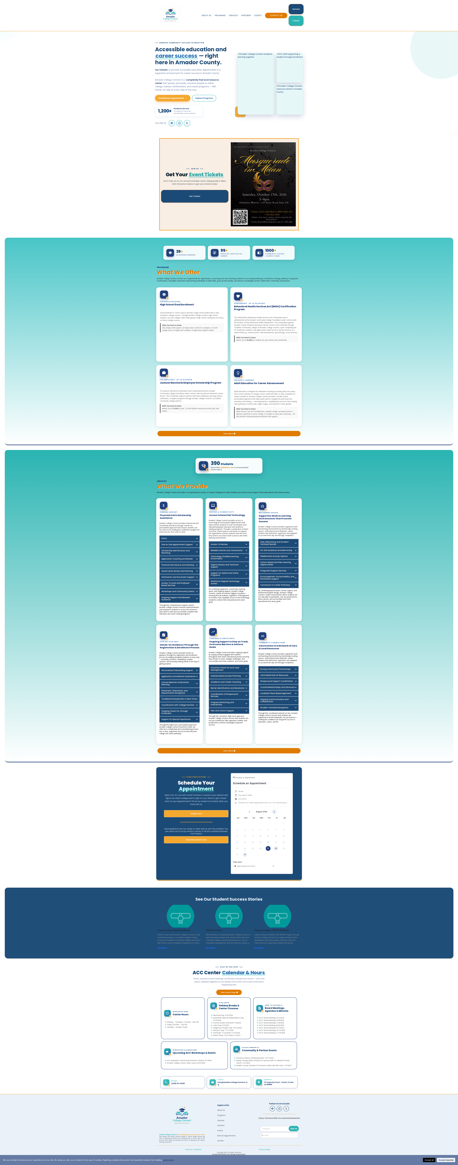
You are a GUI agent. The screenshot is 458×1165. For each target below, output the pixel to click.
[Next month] (274, 811)
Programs (220, 15)
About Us (206, 15)
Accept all (429, 1160)
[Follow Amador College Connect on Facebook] (172, 123)
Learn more (168, 1160)
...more (170, 948)
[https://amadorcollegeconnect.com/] (182, 1116)
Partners (246, 15)
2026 (265, 812)
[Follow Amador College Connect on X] (187, 123)
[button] (261, 797)
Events (257, 15)
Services (233, 15)
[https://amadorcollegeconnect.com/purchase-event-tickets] (263, 184)
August (259, 812)
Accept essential (446, 1160)
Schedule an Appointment (171, 98)
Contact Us (276, 15)
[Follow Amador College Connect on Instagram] (179, 123)
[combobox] (254, 866)
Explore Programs (204, 98)
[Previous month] (249, 811)
